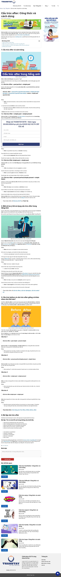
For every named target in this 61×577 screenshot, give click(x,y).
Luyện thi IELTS (6, 441)
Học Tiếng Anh (37, 5)
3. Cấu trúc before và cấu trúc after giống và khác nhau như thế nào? (15, 45)
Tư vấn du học (27, 5)
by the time (28, 244)
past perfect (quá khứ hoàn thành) (21, 91)
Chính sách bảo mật (45, 561)
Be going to (25, 273)
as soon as (5, 244)
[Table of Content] (39, 41)
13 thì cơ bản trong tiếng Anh (23, 34)
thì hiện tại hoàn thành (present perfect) (30, 274)
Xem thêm (4, 476)
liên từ (12, 242)
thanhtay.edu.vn (18, 36)
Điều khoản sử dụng (45, 563)
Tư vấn (53, 5)
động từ (23, 197)
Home (1, 8)
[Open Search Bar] (58, 6)
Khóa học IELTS (17, 5)
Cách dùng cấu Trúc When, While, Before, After (24, 410)
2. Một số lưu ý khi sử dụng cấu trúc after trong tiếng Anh (13, 43)
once (16, 244)
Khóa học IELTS (17, 201)
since (10, 244)
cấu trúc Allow (16, 290)
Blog (46, 5)
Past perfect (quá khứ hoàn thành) (17, 93)
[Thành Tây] (8, 2)
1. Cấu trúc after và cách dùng (8, 42)
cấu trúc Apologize (26, 290)
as (23, 242)
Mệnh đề (7, 258)
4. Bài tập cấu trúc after (6, 46)
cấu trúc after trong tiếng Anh (30, 440)
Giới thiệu (43, 559)
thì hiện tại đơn (21, 116)
